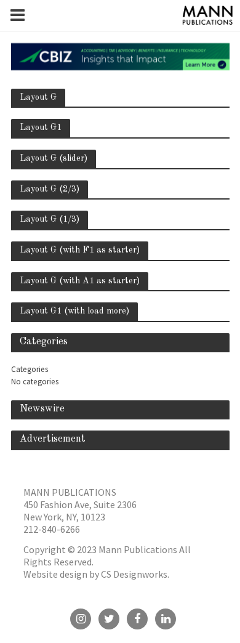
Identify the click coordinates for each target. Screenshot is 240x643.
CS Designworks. (135, 574)
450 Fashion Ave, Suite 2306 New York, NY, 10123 (80, 510)
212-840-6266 (51, 529)
